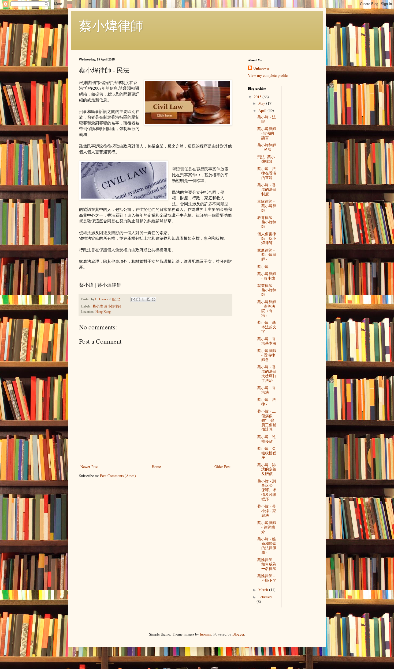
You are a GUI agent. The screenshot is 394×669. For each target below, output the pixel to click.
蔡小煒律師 (111, 25)
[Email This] (133, 299)
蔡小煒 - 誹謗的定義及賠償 (266, 469)
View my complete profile (268, 75)
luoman (205, 634)
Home (156, 466)
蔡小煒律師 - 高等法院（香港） (266, 308)
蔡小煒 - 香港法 (266, 390)
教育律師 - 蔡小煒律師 (266, 222)
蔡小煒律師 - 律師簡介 (266, 527)
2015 (258, 96)
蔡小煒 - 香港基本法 (266, 341)
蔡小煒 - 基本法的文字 (266, 327)
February (265, 596)
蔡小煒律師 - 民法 (266, 147)
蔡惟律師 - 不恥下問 (266, 578)
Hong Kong (103, 311)
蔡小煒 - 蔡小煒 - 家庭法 (266, 511)
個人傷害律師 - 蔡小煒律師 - (266, 238)
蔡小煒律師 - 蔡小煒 (266, 276)
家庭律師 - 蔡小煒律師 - (266, 255)
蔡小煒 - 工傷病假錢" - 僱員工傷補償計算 (266, 420)
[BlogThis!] (138, 299)
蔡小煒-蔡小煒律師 (106, 306)
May (262, 103)
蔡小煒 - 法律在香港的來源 (266, 173)
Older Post (222, 466)
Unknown (261, 68)
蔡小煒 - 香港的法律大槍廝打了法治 (266, 373)
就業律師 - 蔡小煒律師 (266, 290)
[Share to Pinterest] (153, 299)
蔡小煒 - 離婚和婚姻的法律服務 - (266, 545)
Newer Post (89, 466)
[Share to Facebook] (148, 299)
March (263, 589)
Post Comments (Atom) (118, 475)
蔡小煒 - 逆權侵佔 (266, 439)
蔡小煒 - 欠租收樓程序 (266, 453)
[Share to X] (143, 299)
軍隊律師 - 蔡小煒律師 (266, 206)
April (262, 110)
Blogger (238, 634)
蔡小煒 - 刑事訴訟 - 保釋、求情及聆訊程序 (266, 489)
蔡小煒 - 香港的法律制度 (266, 189)
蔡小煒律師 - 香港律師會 (266, 355)
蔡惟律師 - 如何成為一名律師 (266, 564)
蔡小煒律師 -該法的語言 (266, 133)
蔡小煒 (263, 266)
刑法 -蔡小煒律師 (266, 159)
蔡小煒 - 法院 (266, 119)
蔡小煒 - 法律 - (266, 401)
